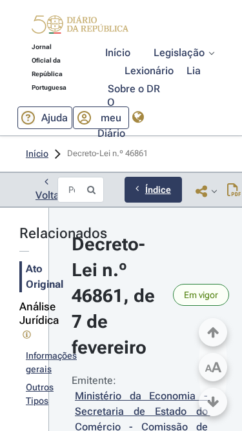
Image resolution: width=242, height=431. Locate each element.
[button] (80, 26)
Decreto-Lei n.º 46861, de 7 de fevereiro (115, 296)
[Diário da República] (80, 27)
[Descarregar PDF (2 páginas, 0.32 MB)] (234, 191)
